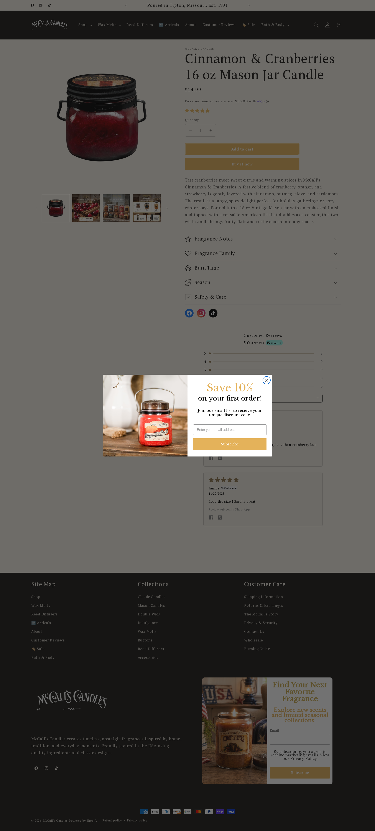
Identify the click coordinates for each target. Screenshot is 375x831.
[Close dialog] (266, 380)
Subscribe (230, 444)
